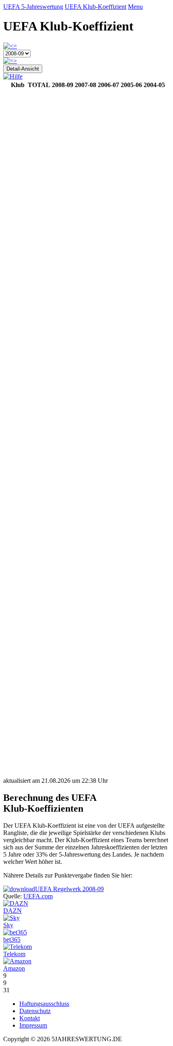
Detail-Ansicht (22, 69)
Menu (135, 6)
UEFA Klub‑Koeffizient (95, 6)
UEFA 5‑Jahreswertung (33, 6)
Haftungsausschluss (44, 1003)
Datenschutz (35, 1010)
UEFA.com (38, 896)
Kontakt (29, 1018)
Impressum (33, 1025)
